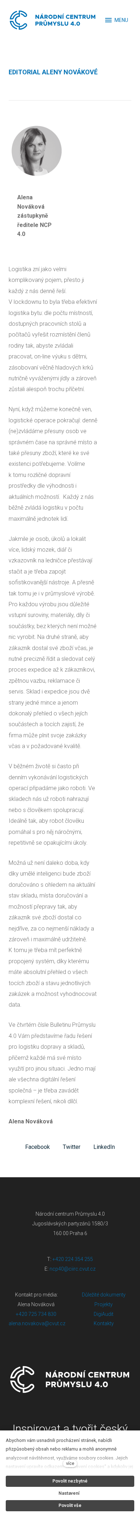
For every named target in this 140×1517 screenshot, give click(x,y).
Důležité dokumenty (104, 1295)
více (70, 1463)
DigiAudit (103, 1314)
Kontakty (104, 1323)
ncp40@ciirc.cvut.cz (72, 1269)
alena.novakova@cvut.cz (37, 1323)
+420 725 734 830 (36, 1314)
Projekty (103, 1304)
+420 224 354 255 (72, 1259)
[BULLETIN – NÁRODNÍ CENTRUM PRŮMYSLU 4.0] (53, 20)
